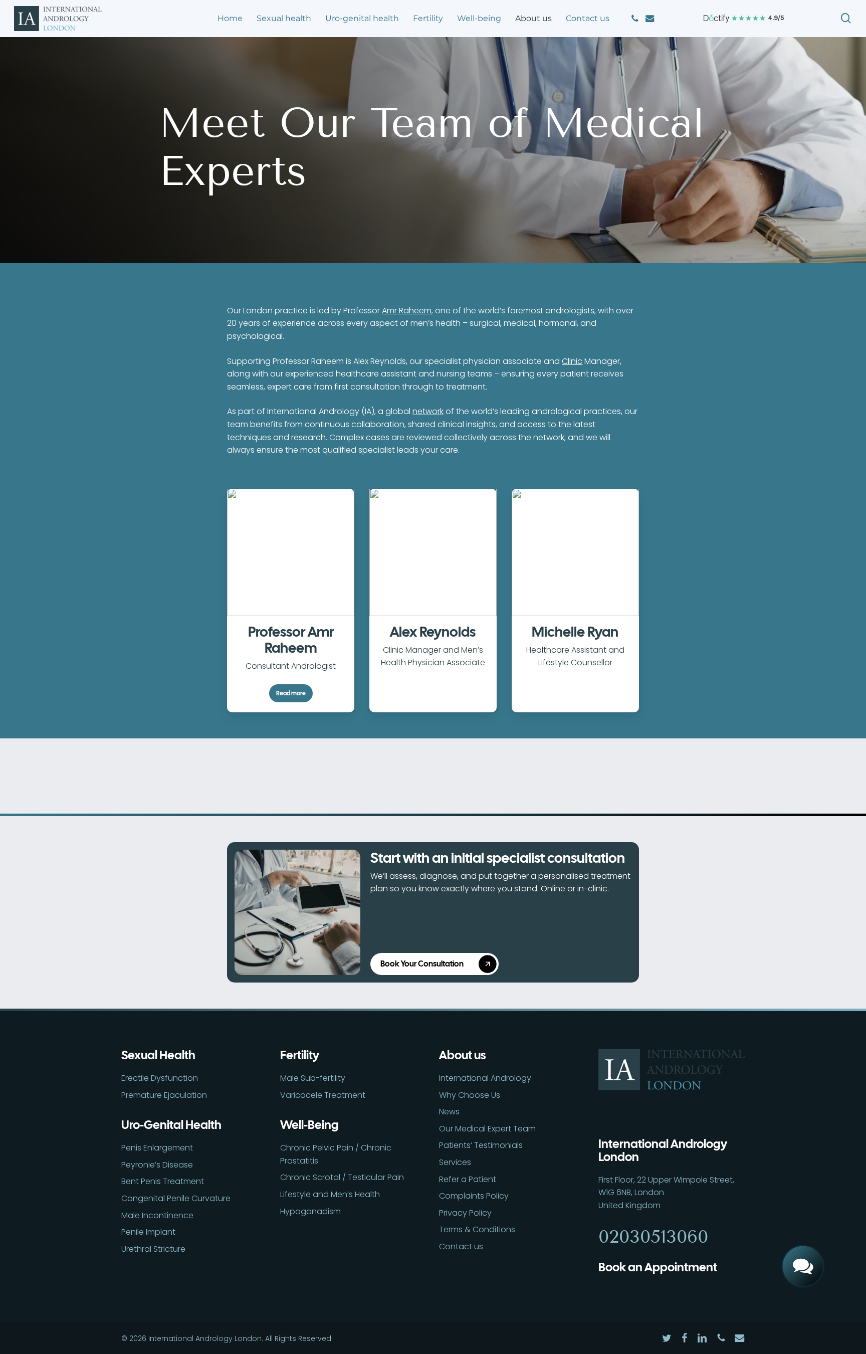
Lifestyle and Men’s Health (330, 1194)
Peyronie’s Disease (157, 1165)
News (449, 1111)
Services (455, 1162)
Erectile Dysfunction (159, 1078)
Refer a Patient (467, 1179)
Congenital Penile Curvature (176, 1198)
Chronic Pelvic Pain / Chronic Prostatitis (335, 1154)
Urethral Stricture (153, 1249)
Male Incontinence (157, 1215)
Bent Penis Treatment (162, 1181)
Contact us (461, 1246)
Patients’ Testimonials (481, 1145)
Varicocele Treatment (322, 1095)
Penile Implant (148, 1232)
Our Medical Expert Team (487, 1128)
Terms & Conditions (477, 1229)
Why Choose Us (469, 1095)
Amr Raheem (406, 310)
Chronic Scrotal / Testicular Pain (342, 1177)
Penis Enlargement (157, 1147)
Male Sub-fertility (312, 1078)
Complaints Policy (474, 1196)
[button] (438, 964)
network (428, 411)
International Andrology (485, 1078)
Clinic (572, 361)
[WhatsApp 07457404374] (803, 1231)
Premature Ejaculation (164, 1095)
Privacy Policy (465, 1213)
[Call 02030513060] (803, 1196)
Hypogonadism (310, 1211)
